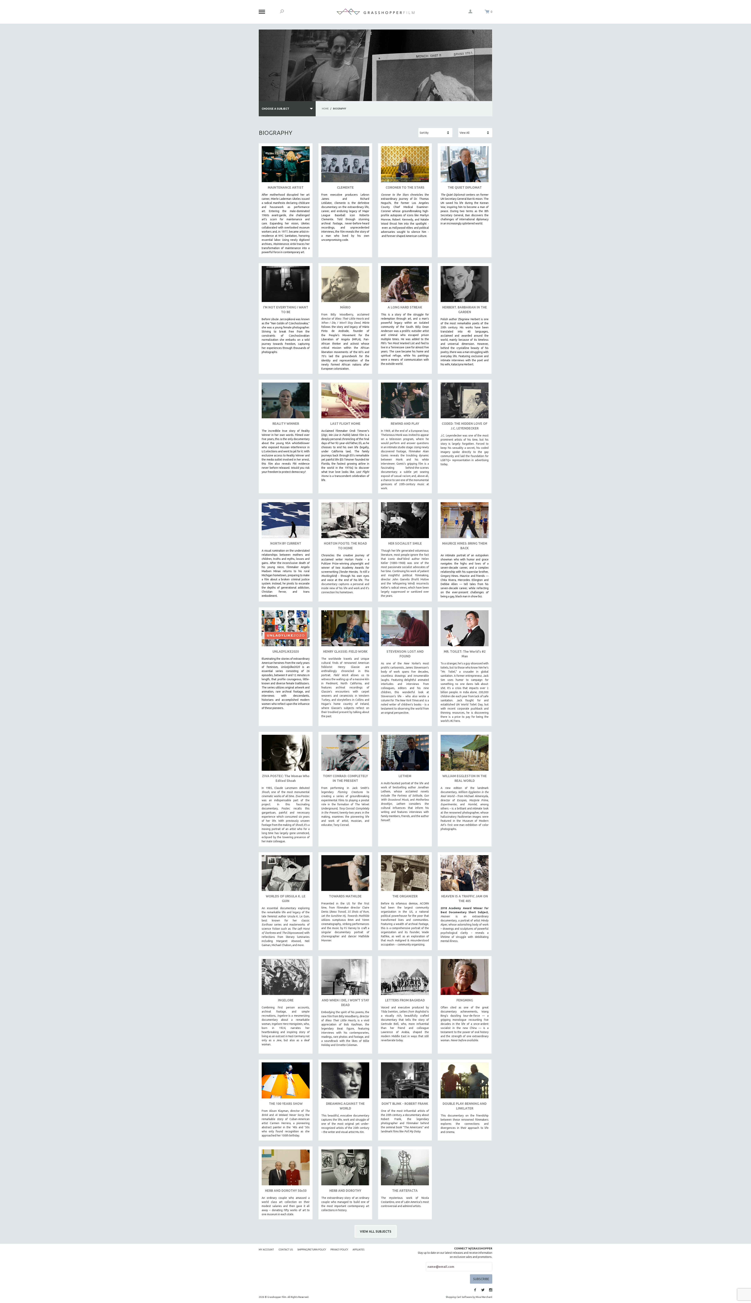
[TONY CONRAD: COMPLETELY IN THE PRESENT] (345, 754)
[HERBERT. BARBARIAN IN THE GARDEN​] (465, 285)
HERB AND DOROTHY (345, 1190)
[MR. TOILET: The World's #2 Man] (465, 629)
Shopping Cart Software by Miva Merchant (469, 1297)
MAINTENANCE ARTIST (286, 187)
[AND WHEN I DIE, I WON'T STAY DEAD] (345, 978)
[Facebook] (475, 1289)
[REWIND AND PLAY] (405, 402)
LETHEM (405, 776)
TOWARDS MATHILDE (345, 896)
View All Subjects (375, 1231)
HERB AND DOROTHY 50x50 (285, 1190)
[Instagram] (490, 1289)
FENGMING (464, 1000)
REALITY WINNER (285, 423)
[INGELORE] (286, 978)
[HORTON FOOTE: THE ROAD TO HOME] (345, 521)
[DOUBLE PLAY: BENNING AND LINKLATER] (465, 1081)
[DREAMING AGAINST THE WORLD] (345, 1081)
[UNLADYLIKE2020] (286, 629)
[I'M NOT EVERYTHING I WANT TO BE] (286, 285)
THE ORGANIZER (405, 896)
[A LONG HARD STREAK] (405, 285)
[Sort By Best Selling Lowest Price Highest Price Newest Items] (435, 132)
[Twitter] (482, 1289)
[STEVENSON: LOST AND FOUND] (405, 629)
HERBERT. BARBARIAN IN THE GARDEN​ (464, 310)
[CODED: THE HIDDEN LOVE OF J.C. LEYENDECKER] (465, 402)
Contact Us (285, 1249)
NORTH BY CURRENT (285, 543)
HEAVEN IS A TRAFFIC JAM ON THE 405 (464, 898)
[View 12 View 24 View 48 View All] (475, 132)
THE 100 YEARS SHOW (286, 1103)
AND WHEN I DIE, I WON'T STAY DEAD (345, 1002)
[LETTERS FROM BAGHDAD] (405, 978)
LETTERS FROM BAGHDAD (405, 1000)
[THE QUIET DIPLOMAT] (465, 165)
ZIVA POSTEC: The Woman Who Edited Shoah (285, 778)
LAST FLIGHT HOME (345, 423)
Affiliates (358, 1249)
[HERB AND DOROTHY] (345, 1168)
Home (325, 108)
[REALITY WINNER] (286, 402)
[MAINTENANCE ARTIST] (286, 165)
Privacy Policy (339, 1249)
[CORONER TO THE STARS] (405, 165)
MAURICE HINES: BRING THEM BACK (464, 546)
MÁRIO (345, 307)
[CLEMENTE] (345, 165)
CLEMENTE (345, 187)
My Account (266, 1249)
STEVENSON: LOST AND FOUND (405, 654)
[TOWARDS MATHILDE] (345, 874)
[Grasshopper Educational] (375, 11)
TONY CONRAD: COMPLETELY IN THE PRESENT (345, 778)
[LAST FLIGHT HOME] (345, 402)
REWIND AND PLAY (405, 423)
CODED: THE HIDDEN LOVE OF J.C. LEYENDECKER (464, 426)
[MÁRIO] (345, 285)
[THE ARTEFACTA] (405, 1168)
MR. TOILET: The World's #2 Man (465, 654)
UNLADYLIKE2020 (285, 651)
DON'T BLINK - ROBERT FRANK (405, 1103)
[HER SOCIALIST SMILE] (405, 521)
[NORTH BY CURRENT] (286, 521)
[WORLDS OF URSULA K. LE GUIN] (286, 874)
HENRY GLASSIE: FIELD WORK (345, 651)
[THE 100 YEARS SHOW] (286, 1081)
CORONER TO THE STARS (405, 187)
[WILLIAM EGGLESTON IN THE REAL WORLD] (465, 754)
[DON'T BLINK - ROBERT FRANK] (405, 1081)
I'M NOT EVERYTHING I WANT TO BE (285, 310)
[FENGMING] (465, 978)
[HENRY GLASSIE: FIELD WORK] (345, 629)
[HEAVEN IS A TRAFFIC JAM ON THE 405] (465, 874)
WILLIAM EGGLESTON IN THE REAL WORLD (464, 778)
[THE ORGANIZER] (405, 874)
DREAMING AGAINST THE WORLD (345, 1106)
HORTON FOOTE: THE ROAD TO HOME (345, 546)
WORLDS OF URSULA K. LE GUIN (285, 898)
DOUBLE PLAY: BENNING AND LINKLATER (465, 1106)
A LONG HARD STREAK (405, 307)
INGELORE (286, 1000)
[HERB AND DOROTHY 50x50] (286, 1168)
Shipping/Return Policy (311, 1249)
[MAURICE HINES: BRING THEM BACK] (465, 521)
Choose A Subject (275, 108)
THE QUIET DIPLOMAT (465, 187)
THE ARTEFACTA (405, 1190)
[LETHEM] (405, 754)
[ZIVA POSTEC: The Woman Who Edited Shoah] (286, 754)
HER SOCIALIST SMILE (405, 543)
